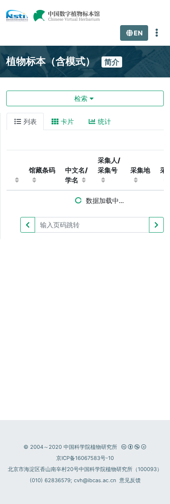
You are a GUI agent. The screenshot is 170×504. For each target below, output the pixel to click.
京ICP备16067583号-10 (85, 458)
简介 (111, 62)
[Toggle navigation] (157, 33)
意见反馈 (130, 480)
